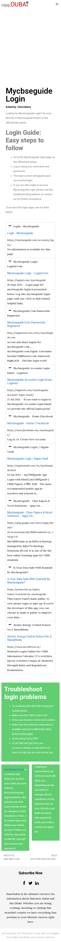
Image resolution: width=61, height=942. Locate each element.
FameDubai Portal (14, 769)
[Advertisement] (30, 40)
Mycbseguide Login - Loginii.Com (27, 273)
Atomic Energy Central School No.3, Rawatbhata (29, 638)
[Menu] (57, 4)
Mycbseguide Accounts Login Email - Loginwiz (30, 381)
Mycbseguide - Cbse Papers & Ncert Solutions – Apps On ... (30, 514)
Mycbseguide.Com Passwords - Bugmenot (27, 324)
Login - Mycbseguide (20, 233)
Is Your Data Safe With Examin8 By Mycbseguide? (28, 581)
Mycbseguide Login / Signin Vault (27, 459)
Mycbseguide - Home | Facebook (28, 423)
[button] (30, 226)
